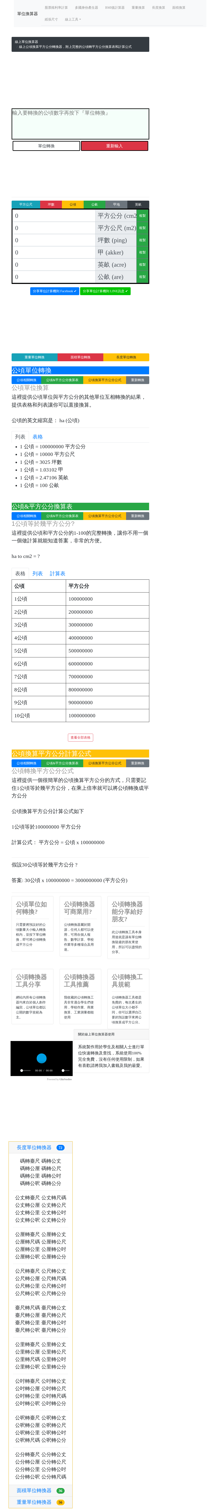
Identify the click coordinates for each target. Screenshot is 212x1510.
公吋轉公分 (53, 1403)
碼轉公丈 (51, 1161)
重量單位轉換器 (40, 1502)
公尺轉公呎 (27, 1293)
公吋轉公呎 (27, 1403)
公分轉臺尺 (27, 1454)
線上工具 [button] (71, 19)
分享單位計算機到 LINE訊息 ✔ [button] (105, 291)
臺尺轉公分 (53, 1330)
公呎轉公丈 (53, 1417)
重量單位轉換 (35, 357)
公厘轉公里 (27, 1249)
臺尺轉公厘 (27, 1315)
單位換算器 (27, 13)
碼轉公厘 (30, 1168)
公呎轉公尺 (53, 1425)
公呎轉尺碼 (27, 1440)
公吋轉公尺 (53, 1388)
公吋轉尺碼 (53, 1396)
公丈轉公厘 (27, 1205)
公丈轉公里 (27, 1212)
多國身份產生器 (86, 7)
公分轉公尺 (53, 1462)
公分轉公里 (27, 1469)
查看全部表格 (80, 737)
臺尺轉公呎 (27, 1330)
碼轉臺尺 (30, 1161)
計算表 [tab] (57, 573)
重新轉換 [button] (137, 380)
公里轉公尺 (53, 1352)
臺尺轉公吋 (53, 1322)
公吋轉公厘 (27, 1388)
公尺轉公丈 (53, 1271)
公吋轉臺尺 (27, 1381)
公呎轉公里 (27, 1432)
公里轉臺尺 (27, 1344)
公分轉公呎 (27, 1477)
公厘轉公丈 (53, 1234)
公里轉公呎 (27, 1366)
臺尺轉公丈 (53, 1307)
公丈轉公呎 (27, 1220)
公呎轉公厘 (27, 1425)
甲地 (116, 204)
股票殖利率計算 (56, 7)
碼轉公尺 (51, 1168)
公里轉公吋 (53, 1359)
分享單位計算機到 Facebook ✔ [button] (55, 291)
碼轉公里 (30, 1176)
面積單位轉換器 (40, 1490)
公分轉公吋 (53, 1469)
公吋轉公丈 (53, 1381)
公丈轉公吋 (53, 1212)
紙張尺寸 (51, 19)
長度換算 (158, 7)
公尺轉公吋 (53, 1286)
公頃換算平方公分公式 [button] (104, 380)
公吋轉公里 (27, 1396)
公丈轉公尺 (53, 1205)
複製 (142, 215)
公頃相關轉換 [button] (26, 380)
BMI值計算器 (115, 7)
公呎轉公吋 (53, 1432)
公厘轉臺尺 (27, 1234)
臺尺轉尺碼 (27, 1307)
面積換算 (179, 7)
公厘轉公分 (53, 1256)
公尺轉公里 (27, 1286)
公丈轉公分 (53, 1220)
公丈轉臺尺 (27, 1197)
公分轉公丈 (53, 1454)
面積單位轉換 (80, 357)
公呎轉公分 (53, 1440)
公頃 (73, 204)
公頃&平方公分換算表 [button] (62, 380)
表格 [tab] (38, 437)
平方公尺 (26, 204)
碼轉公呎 (30, 1183)
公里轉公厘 (27, 1352)
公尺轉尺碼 (53, 1278)
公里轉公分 (53, 1366)
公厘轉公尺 (53, 1242)
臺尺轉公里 (27, 1322)
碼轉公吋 (51, 1176)
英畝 (138, 204)
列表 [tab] (20, 437)
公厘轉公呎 (27, 1256)
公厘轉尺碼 (27, 1242)
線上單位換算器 (26, 42)
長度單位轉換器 (40, 1147)
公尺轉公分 (53, 1293)
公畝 (94, 204)
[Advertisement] (80, 81)
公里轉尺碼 (27, 1359)
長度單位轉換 (126, 357)
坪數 (51, 204)
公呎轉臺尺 (27, 1417)
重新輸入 (114, 146)
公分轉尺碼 (53, 1477)
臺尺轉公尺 (53, 1315)
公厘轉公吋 (53, 1249)
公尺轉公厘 (27, 1278)
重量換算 (138, 7)
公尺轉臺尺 (27, 1271)
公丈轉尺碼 (53, 1197)
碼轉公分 (51, 1183)
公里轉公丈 (53, 1344)
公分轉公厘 (27, 1462)
